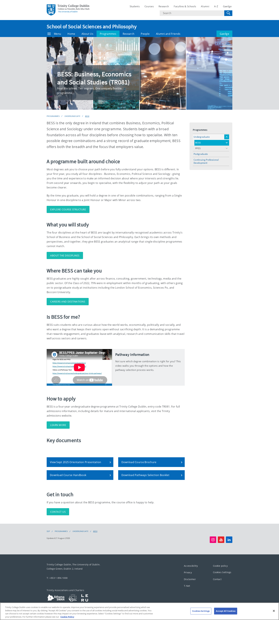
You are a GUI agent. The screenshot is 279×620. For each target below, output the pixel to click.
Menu (57, 34)
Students (135, 6)
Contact (217, 579)
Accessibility (191, 565)
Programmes (108, 34)
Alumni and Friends (168, 34)
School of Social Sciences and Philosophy (92, 26)
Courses (149, 6)
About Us (87, 34)
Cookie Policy (67, 616)
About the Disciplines (64, 255)
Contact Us (58, 511)
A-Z (216, 6)
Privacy (188, 572)
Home (71, 34)
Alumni (205, 6)
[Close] (273, 610)
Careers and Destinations (67, 301)
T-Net (187, 585)
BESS (87, 116)
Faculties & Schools (185, 6)
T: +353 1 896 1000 (57, 577)
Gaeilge (227, 6)
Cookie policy (220, 565)
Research (164, 6)
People (145, 34)
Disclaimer (190, 579)
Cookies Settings (222, 572)
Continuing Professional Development (206, 161)
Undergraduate (72, 116)
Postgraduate (201, 153)
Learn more (58, 425)
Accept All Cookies (225, 610)
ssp (48, 531)
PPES (198, 148)
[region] (139, 611)
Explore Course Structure (68, 209)
